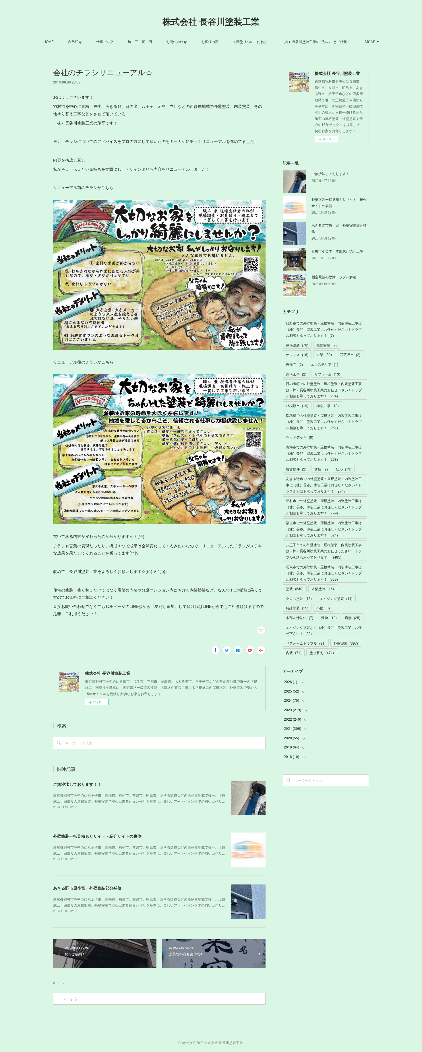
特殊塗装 (297, 607)
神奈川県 (327, 405)
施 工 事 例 (140, 41)
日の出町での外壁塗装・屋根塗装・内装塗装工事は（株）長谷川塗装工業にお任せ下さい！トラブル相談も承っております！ (324, 389)
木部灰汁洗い (299, 617)
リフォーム (327, 374)
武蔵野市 (350, 354)
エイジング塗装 (336, 598)
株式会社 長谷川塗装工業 (211, 21)
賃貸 (321, 468)
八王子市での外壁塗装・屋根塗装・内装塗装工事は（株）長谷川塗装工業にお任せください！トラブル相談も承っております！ (324, 550)
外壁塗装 (346, 643)
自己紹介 (75, 41)
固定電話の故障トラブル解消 (333, 276)
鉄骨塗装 (326, 345)
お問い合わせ (176, 41)
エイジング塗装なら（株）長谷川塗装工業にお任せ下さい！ (324, 630)
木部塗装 (322, 588)
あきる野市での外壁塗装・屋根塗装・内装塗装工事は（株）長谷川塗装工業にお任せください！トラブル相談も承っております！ (324, 484)
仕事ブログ (104, 41)
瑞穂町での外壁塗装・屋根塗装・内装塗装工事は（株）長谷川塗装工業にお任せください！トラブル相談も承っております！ (324, 421)
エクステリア (324, 364)
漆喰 (329, 617)
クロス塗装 (299, 598)
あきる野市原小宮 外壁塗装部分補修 (87, 888)
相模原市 (297, 405)
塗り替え (321, 652)
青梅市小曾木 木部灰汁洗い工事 (337, 250)
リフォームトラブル (306, 643)
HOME (48, 41)
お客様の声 (209, 41)
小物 (323, 607)
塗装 (294, 588)
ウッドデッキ (299, 437)
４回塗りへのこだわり (250, 41)
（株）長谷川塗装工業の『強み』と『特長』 (316, 41)
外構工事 (296, 374)
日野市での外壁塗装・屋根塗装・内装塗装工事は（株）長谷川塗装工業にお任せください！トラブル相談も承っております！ (324, 329)
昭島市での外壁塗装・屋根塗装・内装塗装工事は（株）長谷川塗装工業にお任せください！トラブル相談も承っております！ (324, 573)
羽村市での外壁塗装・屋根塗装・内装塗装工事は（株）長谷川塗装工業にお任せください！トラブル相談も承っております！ (324, 506)
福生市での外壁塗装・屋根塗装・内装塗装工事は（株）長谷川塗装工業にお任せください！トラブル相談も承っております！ (324, 528)
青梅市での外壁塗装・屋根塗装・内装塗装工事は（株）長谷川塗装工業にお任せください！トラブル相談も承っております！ (324, 453)
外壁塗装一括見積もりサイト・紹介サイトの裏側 (97, 836)
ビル (343, 468)
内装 (293, 652)
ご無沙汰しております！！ (77, 784)
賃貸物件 (296, 468)
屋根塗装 (297, 345)
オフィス (297, 354)
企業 (324, 354)
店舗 (352, 617)
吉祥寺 (294, 364)
